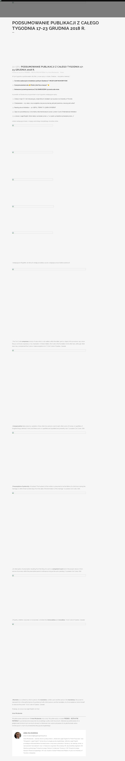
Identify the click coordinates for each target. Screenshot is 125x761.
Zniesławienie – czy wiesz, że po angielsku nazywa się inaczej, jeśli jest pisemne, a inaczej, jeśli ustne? (44, 103)
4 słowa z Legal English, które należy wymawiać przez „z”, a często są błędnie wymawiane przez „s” (44, 116)
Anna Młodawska (53, 72)
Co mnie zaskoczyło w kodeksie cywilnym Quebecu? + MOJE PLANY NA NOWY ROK (40, 81)
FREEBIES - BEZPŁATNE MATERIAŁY (35, 72)
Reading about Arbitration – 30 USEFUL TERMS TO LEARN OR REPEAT (35, 107)
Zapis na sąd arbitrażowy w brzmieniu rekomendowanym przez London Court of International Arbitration (45, 112)
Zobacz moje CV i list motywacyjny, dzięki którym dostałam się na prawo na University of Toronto (43, 99)
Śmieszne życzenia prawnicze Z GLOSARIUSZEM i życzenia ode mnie (36, 89)
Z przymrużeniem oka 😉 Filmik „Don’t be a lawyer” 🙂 (31, 85)
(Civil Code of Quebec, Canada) (56, 346)
